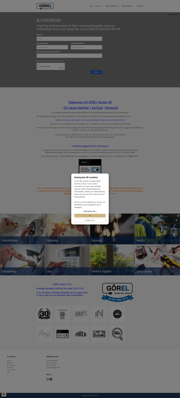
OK (90, 215)
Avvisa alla (90, 220)
